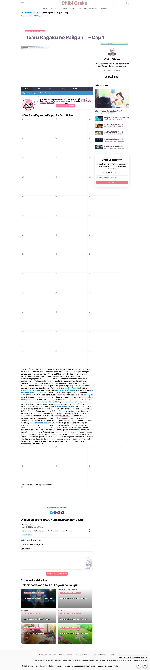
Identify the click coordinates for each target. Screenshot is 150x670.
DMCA (112, 655)
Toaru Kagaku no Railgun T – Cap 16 (73, 633)
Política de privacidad (47, 655)
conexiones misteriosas (39, 423)
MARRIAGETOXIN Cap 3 (113, 132)
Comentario (26, 549)
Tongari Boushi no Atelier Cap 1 (116, 117)
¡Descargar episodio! (65, 105)
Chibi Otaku (74, 3)
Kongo (44, 402)
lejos (80, 427)
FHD (26, 88)
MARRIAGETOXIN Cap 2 (113, 139)
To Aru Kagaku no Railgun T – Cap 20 (38, 633)
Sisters (52, 402)
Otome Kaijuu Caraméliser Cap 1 (108, 111)
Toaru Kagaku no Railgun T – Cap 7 (37, 619)
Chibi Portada (26, 13)
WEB (51, 88)
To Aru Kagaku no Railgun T (35, 31)
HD (39, 88)
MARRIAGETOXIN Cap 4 (113, 125)
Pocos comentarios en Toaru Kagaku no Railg (132, 660)
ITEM (57, 402)
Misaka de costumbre (31, 390)
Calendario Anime (82, 655)
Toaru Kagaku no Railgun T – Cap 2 (38, 93)
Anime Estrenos (65, 655)
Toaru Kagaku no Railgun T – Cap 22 (37, 598)
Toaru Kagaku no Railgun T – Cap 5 (73, 619)
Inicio (45, 8)
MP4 (62, 88)
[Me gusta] (89, 529)
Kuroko (61, 390)
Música (73, 8)
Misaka (67, 388)
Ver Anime (103, 8)
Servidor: (25, 48)
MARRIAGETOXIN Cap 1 (113, 146)
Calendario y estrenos (87, 8)
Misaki (58, 406)
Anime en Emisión (99, 655)
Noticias (54, 8)
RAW (75, 88)
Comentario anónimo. (32, 540)
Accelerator (66, 402)
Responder (27, 535)
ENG (87, 88)
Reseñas (64, 8)
